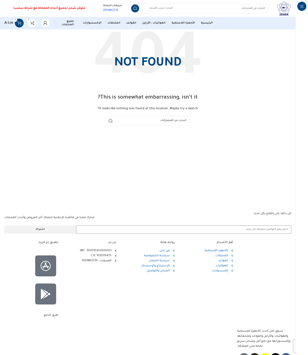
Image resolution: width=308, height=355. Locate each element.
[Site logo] (284, 8)
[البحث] (135, 8)
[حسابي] (45, 23)
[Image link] (31, 323)
